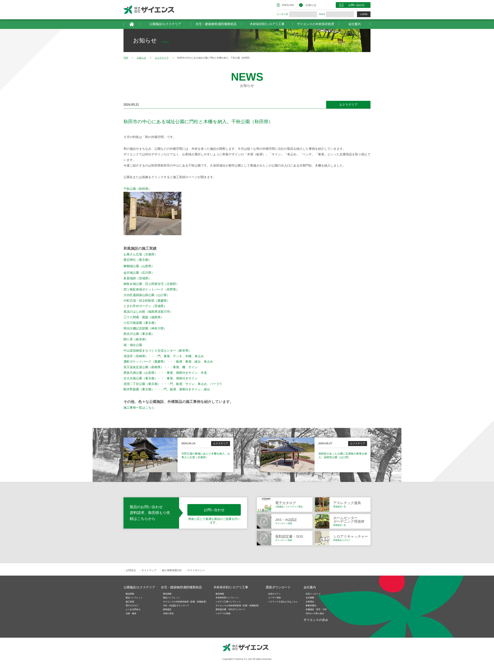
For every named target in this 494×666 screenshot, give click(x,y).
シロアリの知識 (223, 613)
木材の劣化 (168, 613)
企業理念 (310, 601)
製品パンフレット (134, 597)
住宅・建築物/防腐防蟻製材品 (216, 24)
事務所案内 (311, 605)
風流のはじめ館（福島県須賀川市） (148, 311)
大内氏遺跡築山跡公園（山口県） (147, 295)
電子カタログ (132, 605)
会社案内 (354, 24)
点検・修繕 (131, 613)
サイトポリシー (196, 570)
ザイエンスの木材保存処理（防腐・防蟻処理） (185, 601)
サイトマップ (148, 570)
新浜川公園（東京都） (139, 333)
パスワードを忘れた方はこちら (283, 601)
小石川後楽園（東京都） (140, 322)
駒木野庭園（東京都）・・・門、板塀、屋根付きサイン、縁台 (167, 389)
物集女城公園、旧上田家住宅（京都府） (151, 283)
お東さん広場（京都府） (140, 254)
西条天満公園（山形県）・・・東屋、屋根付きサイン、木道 (165, 372)
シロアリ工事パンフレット (228, 601)
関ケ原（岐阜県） (136, 339)
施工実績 (130, 601)
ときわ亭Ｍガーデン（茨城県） (145, 306)
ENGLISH (288, 5)
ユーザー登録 (274, 597)
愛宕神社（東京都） (137, 259)
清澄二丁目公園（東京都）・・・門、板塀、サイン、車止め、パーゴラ (173, 384)
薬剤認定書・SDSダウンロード (230, 609)
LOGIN (363, 14)
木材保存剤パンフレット (227, 597)
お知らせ (310, 5)
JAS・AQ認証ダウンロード (176, 605)
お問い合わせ (356, 5)
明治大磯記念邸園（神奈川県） (145, 328)
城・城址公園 (133, 345)
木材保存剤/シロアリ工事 (267, 24)
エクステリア (348, 104)
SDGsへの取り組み (315, 613)
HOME (132, 24)
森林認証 (167, 609)
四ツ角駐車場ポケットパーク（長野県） (151, 289)
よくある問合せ (133, 609)
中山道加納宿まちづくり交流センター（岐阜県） (157, 350)
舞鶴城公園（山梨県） (139, 266)
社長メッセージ (313, 594)
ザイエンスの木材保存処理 (315, 24)
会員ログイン (274, 594)
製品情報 (130, 594)
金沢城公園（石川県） (139, 272)
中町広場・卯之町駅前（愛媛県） (147, 300)
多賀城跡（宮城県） (137, 278)
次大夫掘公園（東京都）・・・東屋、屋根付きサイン (161, 378)
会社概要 (310, 597)
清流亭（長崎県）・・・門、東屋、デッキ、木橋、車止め (164, 356)
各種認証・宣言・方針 (316, 609)
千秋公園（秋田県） (137, 188)
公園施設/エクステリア (165, 24)
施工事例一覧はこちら (139, 407)
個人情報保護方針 (172, 570)
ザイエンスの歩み (316, 619)
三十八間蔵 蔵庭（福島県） (144, 317)
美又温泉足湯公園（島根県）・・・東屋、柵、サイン (161, 367)
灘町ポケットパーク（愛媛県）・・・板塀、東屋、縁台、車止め (168, 361)
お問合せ (131, 570)
